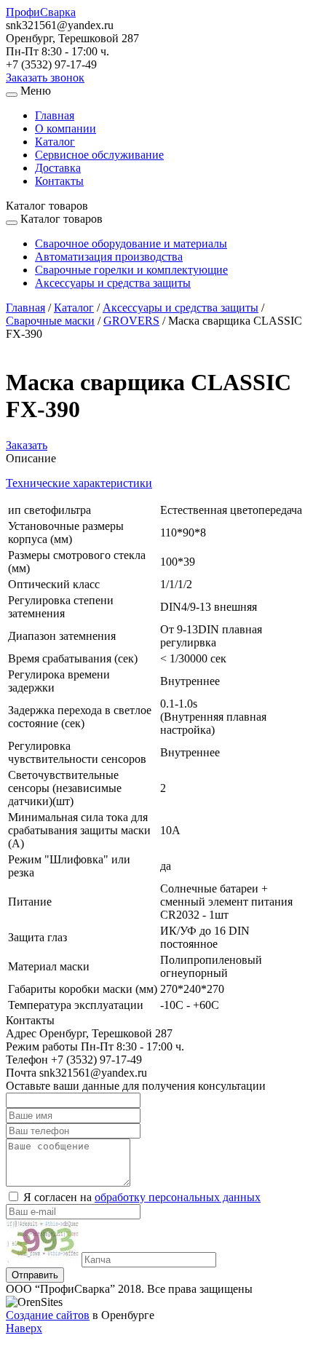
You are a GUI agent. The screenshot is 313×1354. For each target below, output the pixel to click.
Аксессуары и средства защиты (113, 283)
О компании (65, 128)
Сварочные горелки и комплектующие (131, 270)
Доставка (58, 168)
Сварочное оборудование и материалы (131, 243)
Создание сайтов (48, 1315)
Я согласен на (142, 1197)
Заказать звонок (45, 77)
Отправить (35, 1275)
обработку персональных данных (178, 1197)
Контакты (59, 181)
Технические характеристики (79, 483)
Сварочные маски (50, 320)
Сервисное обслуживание (99, 155)
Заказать (26, 445)
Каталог (55, 141)
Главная (54, 115)
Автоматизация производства (109, 256)
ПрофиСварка (41, 12)
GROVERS (131, 320)
